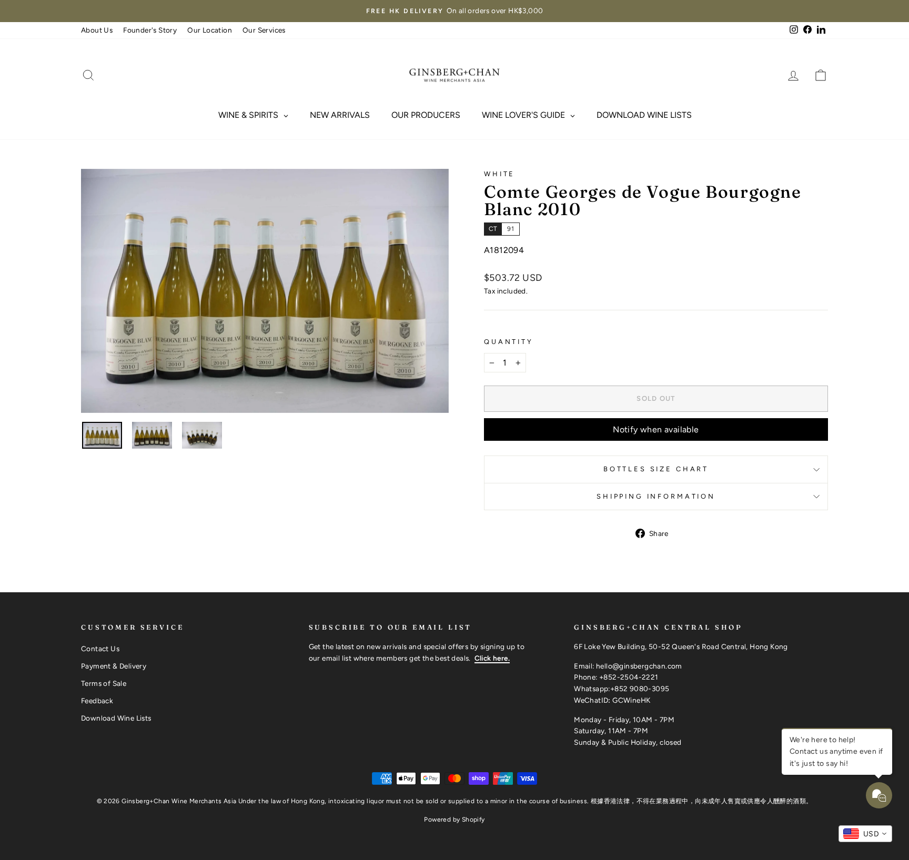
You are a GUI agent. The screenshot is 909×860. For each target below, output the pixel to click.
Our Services (264, 30)
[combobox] (865, 833)
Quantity (508, 342)
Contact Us (100, 648)
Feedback (97, 700)
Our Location (209, 30)
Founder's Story (150, 30)
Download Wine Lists (116, 718)
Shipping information (656, 496)
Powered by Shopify (454, 819)
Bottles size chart (656, 469)
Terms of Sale (103, 683)
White (499, 174)
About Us (97, 30)
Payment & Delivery (113, 666)
